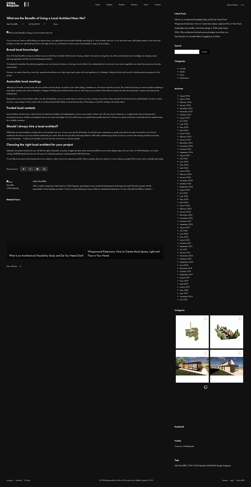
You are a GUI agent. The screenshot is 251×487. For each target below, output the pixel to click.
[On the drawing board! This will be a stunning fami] (226, 366)
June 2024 (184, 161)
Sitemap (225, 480)
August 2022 (185, 227)
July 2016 (184, 299)
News (146, 4)
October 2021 (185, 243)
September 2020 (186, 262)
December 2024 (186, 143)
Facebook (19, 480)
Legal (232, 480)
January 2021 (185, 252)
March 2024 (185, 171)
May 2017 (184, 293)
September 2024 (186, 152)
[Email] (37, 169)
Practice (122, 4)
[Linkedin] (44, 169)
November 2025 (186, 111)
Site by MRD (240, 480)
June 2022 (184, 233)
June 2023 (184, 196)
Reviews (134, 4)
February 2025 (186, 136)
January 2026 (185, 105)
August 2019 (185, 277)
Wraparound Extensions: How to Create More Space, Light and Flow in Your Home (208, 23)
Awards (183, 68)
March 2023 (185, 205)
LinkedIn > (149, 189)
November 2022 (186, 218)
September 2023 (186, 186)
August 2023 (185, 190)
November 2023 (186, 180)
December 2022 (186, 215)
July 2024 (184, 158)
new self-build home (28, 43)
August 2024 (185, 155)
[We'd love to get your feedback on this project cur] (192, 400)
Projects (109, 4)
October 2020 (185, 259)
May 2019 (184, 280)
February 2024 (186, 174)
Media (182, 71)
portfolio (78, 159)
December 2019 (186, 268)
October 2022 (185, 221)
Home (97, 4)
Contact (158, 4)
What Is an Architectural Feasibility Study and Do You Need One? (201, 19)
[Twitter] (23, 169)
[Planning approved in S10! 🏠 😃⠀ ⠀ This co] (226, 400)
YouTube (27, 480)
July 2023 (184, 193)
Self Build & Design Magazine (219, 465)
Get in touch (136, 159)
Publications (184, 78)
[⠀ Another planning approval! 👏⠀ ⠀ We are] (226, 331)
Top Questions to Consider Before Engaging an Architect (197, 36)
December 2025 (186, 108)
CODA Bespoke (199, 465)
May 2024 (184, 165)
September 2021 (186, 246)
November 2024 (186, 146)
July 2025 (184, 121)
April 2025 (184, 130)
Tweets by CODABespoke (184, 446)
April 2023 (184, 202)
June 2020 (184, 265)
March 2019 (185, 287)
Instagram (10, 480)
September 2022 (186, 224)
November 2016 (186, 296)
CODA (190, 465)
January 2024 (185, 177)
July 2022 (184, 230)
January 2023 (185, 212)
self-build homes (83, 153)
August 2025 (185, 117)
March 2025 (185, 133)
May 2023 (184, 199)
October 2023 (185, 183)
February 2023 (186, 208)
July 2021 (184, 249)
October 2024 (185, 149)
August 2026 (185, 96)
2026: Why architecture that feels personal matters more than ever (201, 32)
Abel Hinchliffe (181, 465)
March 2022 (185, 240)
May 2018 (184, 290)
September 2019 (186, 274)
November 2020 (186, 255)
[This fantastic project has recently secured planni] (192, 366)
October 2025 (185, 114)
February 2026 (186, 102)
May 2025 (184, 127)
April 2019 (184, 284)
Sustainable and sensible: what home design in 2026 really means (201, 28)
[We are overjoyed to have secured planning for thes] (192, 331)
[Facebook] (30, 169)
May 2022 (184, 237)
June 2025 (184, 124)
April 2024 (184, 168)
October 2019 (185, 271)
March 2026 (185, 99)
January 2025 (185, 139)
